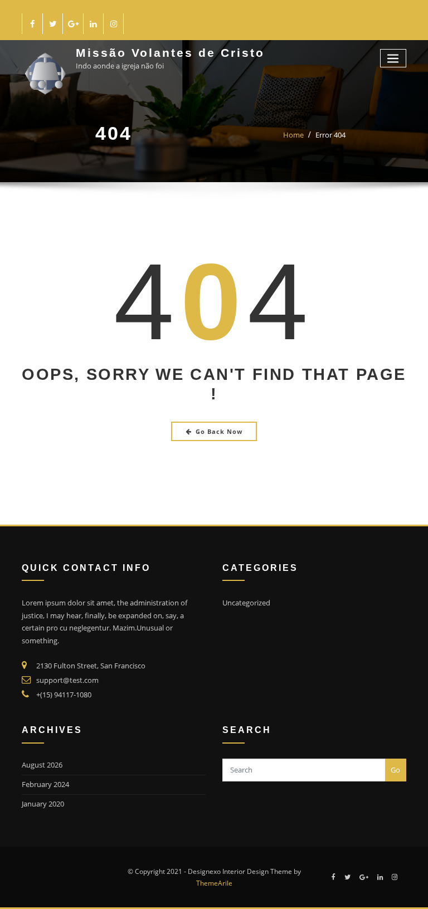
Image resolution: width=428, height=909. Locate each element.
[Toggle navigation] (393, 58)
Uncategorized (246, 603)
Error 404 (330, 135)
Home (293, 135)
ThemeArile (214, 883)
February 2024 (45, 784)
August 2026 (42, 765)
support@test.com (67, 680)
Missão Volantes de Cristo (170, 52)
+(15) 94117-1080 (63, 695)
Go (395, 770)
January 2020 (43, 804)
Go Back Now (219, 431)
